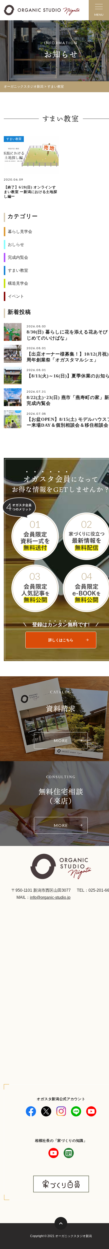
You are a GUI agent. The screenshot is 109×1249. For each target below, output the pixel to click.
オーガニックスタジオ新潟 (23, 86)
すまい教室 (14, 139)
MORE (61, 740)
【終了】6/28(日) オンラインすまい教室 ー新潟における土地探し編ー (30, 191)
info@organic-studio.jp (50, 897)
